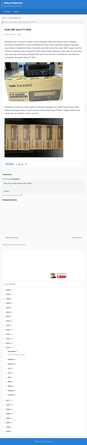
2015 (8, 334)
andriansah (6, 179)
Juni (9, 373)
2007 (8, 418)
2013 (8, 343)
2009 (8, 409)
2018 (8, 321)
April (10, 381)
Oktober (11, 359)
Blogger (49, 441)
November (12, 351)
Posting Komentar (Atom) (18, 244)
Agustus (11, 364)
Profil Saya (7, 11)
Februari (11, 390)
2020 (8, 312)
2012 (8, 347)
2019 (8, 316)
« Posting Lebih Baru (11, 237)
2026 (8, 290)
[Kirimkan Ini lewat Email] (22, 164)
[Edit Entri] (25, 164)
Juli (9, 368)
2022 (8, 308)
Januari (11, 395)
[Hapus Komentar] (21, 195)
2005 (8, 427)
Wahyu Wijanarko (13, 3)
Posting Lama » (77, 237)
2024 (8, 299)
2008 (8, 414)
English (16, 11)
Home (6, 22)
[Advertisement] (34, 265)
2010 (8, 405)
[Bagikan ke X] (16, 164)
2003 (8, 431)
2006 (8, 422)
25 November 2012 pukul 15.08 (11, 195)
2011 (8, 400)
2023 (8, 303)
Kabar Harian (13, 22)
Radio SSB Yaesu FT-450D (18, 29)
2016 (8, 330)
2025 (8, 294)
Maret (10, 386)
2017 (8, 325)
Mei (9, 377)
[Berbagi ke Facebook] (19, 164)
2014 (8, 339)
